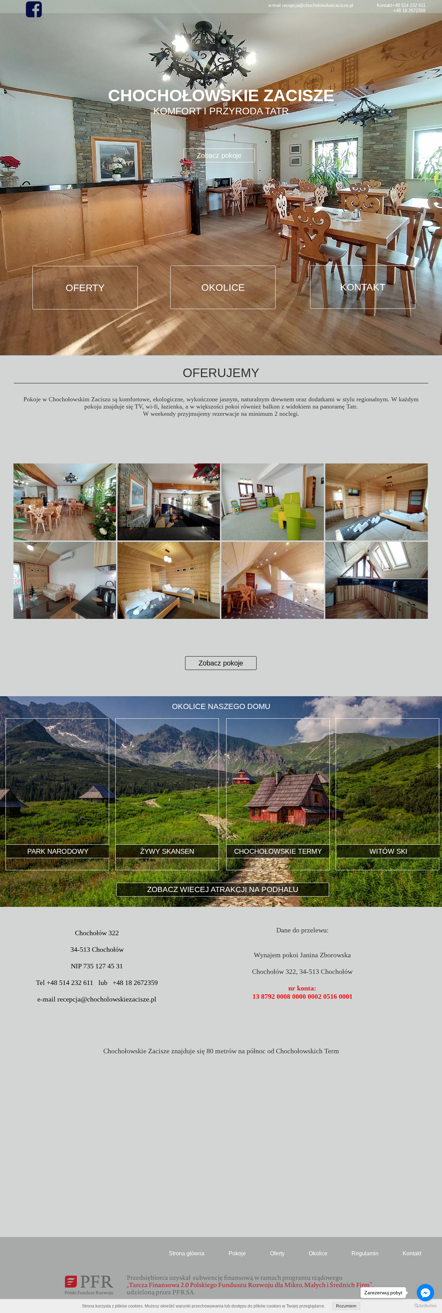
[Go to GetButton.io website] (425, 1306)
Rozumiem (346, 1306)
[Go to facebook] (425, 1292)
